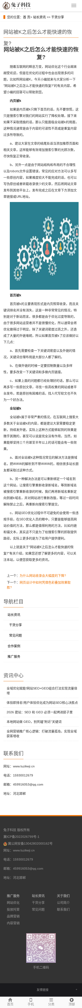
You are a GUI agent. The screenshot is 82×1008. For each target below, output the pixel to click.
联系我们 (63, 909)
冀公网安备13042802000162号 (30, 843)
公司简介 (63, 902)
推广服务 (14, 656)
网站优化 (13, 902)
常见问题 (15, 635)
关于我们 (63, 896)
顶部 (72, 1004)
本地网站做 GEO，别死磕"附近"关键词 (34, 722)
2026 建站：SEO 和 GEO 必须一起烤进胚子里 (40, 712)
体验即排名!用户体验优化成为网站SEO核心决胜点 (42, 702)
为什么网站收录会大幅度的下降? (43, 575)
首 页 (26, 17)
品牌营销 (13, 916)
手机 (31, 1004)
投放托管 (13, 909)
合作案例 (14, 646)
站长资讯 (39, 17)
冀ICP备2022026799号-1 (21, 836)
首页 (10, 1004)
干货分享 (57, 17)
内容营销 (13, 923)
